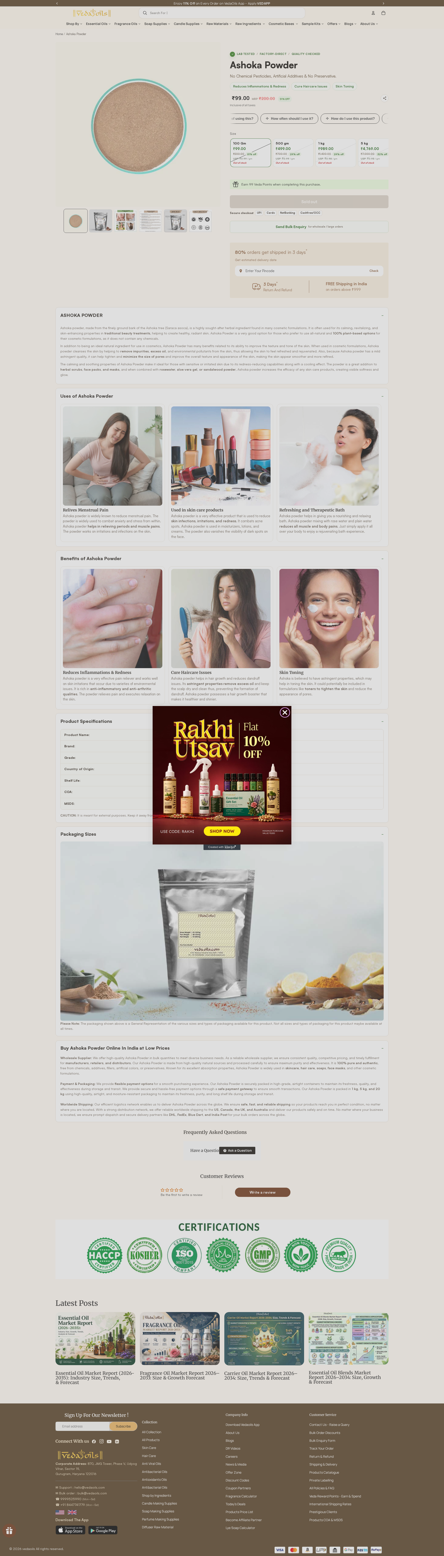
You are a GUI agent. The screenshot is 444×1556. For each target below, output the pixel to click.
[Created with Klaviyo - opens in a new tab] (222, 847)
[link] (222, 775)
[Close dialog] (285, 712)
